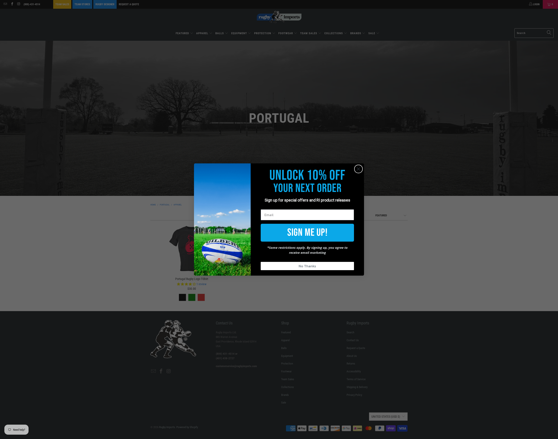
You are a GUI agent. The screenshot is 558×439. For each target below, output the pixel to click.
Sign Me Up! (307, 232)
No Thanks (307, 266)
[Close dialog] (358, 169)
